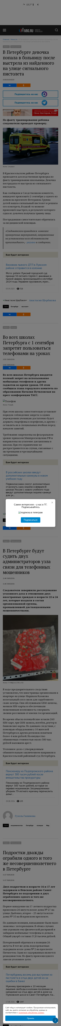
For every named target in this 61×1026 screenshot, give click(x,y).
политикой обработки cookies (31, 1012)
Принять (30, 1018)
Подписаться (30, 520)
